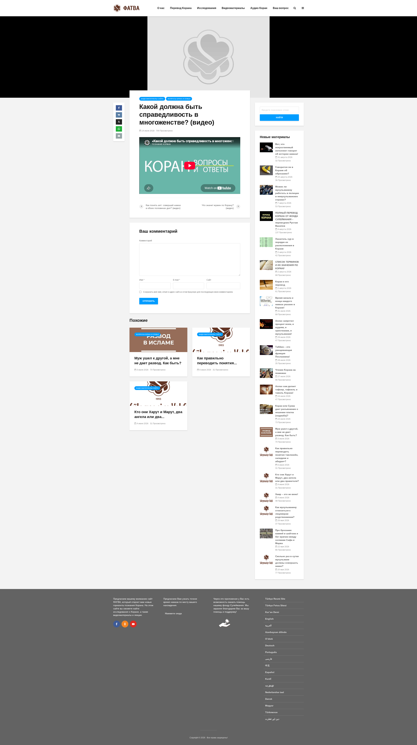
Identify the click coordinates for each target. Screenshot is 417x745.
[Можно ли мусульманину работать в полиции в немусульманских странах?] (266, 189)
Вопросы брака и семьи (179, 99)
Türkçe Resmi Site (275, 598)
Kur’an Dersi (272, 612)
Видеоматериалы (233, 8)
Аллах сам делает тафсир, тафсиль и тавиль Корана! (286, 389)
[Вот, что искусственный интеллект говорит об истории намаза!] (266, 147)
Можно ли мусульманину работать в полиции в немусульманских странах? (287, 193)
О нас (161, 8)
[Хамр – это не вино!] (266, 497)
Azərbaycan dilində (276, 632)
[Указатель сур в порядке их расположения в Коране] (266, 242)
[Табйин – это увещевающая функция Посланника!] (266, 350)
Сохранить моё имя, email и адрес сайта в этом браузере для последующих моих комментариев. (188, 292)
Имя (141, 280)
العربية (268, 625)
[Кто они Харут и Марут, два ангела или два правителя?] (158, 393)
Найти (279, 117)
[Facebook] (116, 624)
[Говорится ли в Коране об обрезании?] (266, 170)
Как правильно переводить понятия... (217, 360)
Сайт (209, 280)
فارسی (268, 659)
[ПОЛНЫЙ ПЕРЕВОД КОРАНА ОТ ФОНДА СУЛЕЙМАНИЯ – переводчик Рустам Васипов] (266, 215)
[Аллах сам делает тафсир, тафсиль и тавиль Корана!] (266, 389)
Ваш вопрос (281, 8)
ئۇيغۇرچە (269, 685)
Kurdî (268, 679)
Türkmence (271, 712)
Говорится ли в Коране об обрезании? (284, 170)
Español (269, 672)
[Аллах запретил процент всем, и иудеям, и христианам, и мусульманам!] (266, 323)
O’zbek (269, 639)
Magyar (269, 705)
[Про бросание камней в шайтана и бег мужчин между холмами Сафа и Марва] (266, 533)
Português (271, 652)
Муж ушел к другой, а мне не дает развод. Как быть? (157, 360)
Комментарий (145, 241)
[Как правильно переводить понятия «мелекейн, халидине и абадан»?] (221, 339)
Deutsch (269, 645)
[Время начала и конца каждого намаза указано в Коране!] (266, 301)
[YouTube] (133, 624)
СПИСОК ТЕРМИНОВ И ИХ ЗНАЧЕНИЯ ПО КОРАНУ (287, 265)
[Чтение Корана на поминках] (266, 373)
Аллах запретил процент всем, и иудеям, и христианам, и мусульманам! (284, 327)
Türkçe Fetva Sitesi (276, 605)
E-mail (176, 280)
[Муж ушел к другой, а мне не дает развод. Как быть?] (158, 339)
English (269, 618)
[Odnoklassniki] (125, 624)
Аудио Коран (258, 8)
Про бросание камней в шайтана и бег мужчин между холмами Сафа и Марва (286, 537)
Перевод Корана (181, 8)
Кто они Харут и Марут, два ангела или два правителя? (287, 477)
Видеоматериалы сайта (152, 99)
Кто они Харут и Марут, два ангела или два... (158, 414)
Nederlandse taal (274, 692)
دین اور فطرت (272, 719)
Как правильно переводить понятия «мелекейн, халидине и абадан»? (286, 455)
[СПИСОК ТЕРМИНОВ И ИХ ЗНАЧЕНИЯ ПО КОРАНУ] (266, 265)
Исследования (206, 8)
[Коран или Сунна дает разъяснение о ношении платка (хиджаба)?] (266, 409)
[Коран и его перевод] (266, 284)
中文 (267, 665)
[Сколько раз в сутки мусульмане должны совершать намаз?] (266, 559)
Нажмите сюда (173, 613)
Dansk (268, 699)
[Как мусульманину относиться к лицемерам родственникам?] (266, 510)
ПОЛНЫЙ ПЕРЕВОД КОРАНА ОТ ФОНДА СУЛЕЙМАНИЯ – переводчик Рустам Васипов (286, 219)
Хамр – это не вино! (286, 494)
